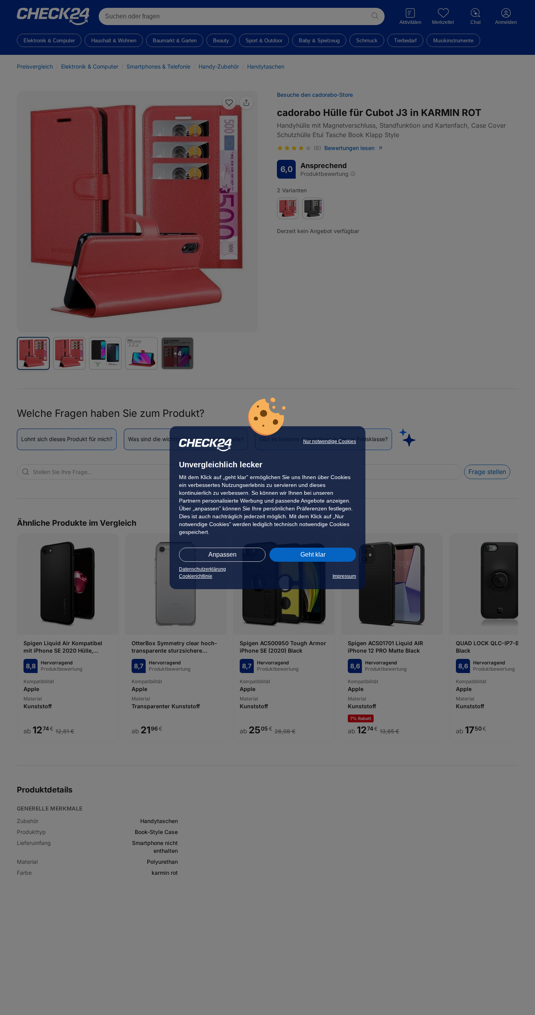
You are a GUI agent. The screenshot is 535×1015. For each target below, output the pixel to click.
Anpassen (222, 554)
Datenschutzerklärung (202, 569)
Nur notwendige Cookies (329, 441)
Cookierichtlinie (195, 576)
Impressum (344, 576)
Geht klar (312, 554)
